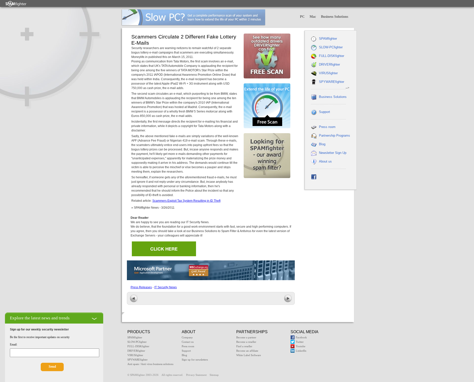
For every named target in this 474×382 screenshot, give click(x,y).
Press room (327, 127)
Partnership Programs (334, 135)
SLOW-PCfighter (331, 47)
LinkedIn (301, 350)
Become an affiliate (247, 350)
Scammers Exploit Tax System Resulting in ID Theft (186, 200)
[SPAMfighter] (16, 3)
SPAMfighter (328, 38)
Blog (322, 144)
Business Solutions (334, 16)
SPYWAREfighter (331, 82)
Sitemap (214, 374)
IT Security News (165, 287)
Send (52, 366)
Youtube (300, 346)
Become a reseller (246, 341)
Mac (313, 16)
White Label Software (248, 355)
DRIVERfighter (329, 64)
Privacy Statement (196, 374)
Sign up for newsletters (195, 359)
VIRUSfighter (328, 73)
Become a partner (246, 337)
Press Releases (141, 287)
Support (324, 112)
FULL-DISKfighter (331, 56)
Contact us (188, 341)
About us (325, 161)
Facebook (301, 337)
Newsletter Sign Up (332, 153)
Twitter (300, 341)
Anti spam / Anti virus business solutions (150, 364)
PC (302, 16)
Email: (13, 344)
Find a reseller (244, 346)
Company (187, 337)
